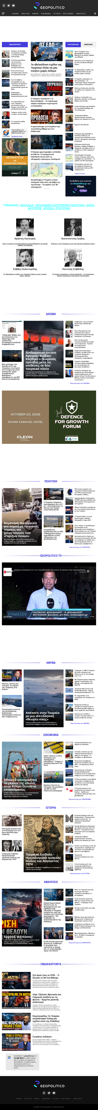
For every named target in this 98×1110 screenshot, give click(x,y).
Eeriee (62, 1107)
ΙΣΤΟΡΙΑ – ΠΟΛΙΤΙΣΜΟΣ (63, 14)
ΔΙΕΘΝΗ (15, 14)
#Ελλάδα (27, 205)
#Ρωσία (48, 208)
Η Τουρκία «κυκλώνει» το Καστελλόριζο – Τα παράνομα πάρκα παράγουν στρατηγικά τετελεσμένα (73, 275)
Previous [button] (20, 172)
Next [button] (23, 172)
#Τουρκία (62, 208)
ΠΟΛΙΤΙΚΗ (25, 14)
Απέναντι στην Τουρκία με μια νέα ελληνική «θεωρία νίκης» (73, 244)
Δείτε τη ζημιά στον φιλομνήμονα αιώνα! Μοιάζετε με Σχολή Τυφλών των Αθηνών (24, 244)
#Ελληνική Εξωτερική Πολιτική (60, 205)
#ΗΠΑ (90, 205)
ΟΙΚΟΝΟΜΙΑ (46, 14)
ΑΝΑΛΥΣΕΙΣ (81, 14)
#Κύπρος (35, 208)
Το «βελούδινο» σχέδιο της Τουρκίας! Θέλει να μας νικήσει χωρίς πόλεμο (25, 275)
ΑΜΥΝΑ (35, 14)
